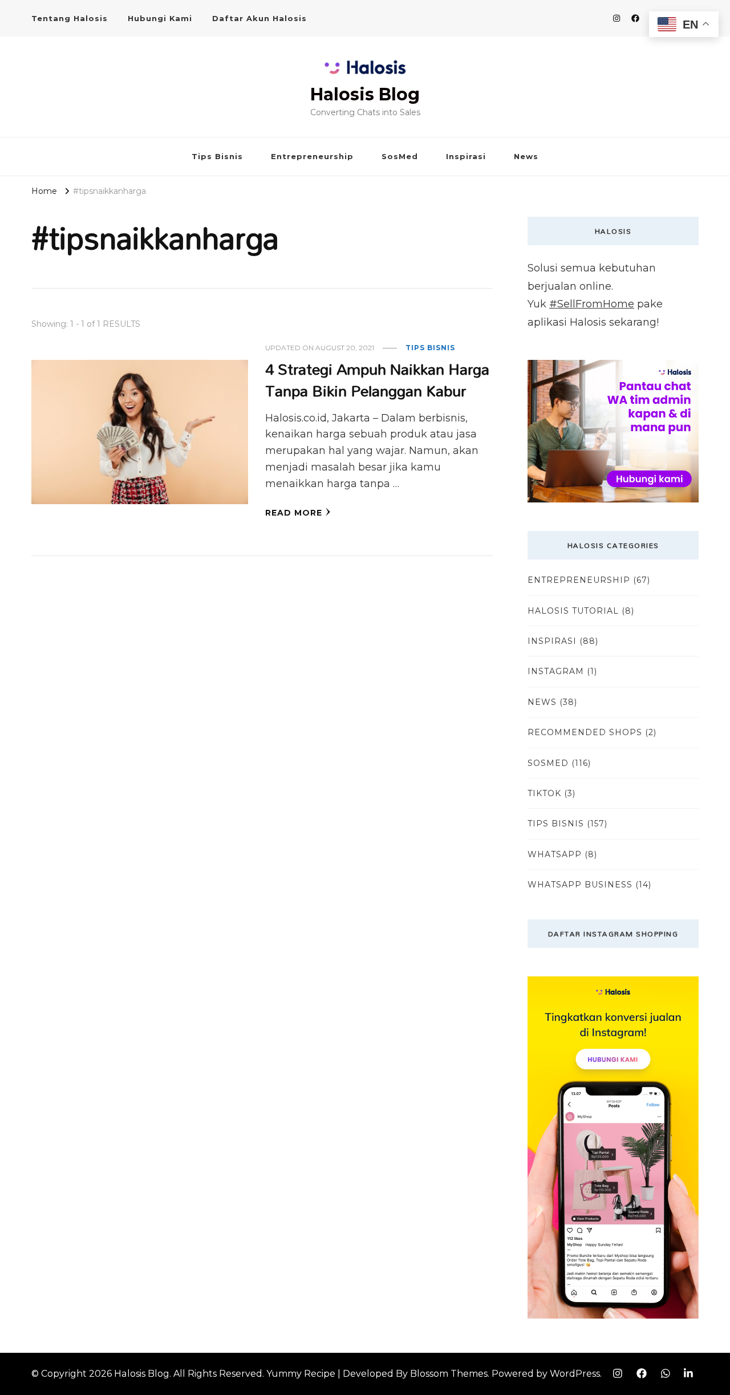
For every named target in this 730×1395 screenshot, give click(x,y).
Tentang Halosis (69, 18)
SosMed (400, 156)
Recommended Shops (585, 732)
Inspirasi (466, 156)
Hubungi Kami (160, 18)
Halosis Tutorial (573, 611)
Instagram (556, 671)
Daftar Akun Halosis (259, 18)
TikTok (544, 793)
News (526, 156)
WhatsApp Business (580, 884)
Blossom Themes (449, 1373)
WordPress (575, 1373)
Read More (293, 513)
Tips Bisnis (217, 156)
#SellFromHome (591, 304)
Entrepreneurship (312, 156)
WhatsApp (555, 854)
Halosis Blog (365, 94)
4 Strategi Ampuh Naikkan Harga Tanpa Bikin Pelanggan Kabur (377, 379)
